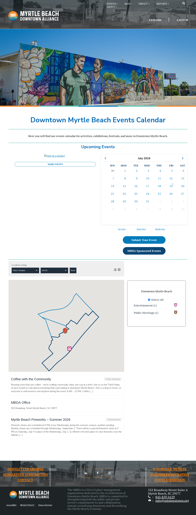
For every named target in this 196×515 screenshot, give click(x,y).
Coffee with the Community (31, 379)
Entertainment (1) (145, 305)
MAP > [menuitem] (128, 3)
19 (171, 186)
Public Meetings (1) (146, 313)
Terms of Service (45, 505)
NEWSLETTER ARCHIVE (25, 469)
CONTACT (25, 480)
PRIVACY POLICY (27, 505)
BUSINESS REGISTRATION (170, 475)
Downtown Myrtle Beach (156, 291)
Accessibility (11, 505)
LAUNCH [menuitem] (182, 20)
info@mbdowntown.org (172, 500)
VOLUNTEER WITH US (170, 469)
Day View (122, 229)
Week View (141, 229)
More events (55, 164)
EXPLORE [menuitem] (155, 20)
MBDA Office (20, 402)
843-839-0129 (165, 497)
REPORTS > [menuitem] (162, 3)
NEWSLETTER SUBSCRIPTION (25, 475)
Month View (160, 229)
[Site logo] (33, 23)
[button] (69, 349)
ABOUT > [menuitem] (112, 6)
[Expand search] (184, 3)
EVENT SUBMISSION (170, 480)
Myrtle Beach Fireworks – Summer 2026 (40, 420)
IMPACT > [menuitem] (144, 3)
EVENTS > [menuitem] (112, 3)
